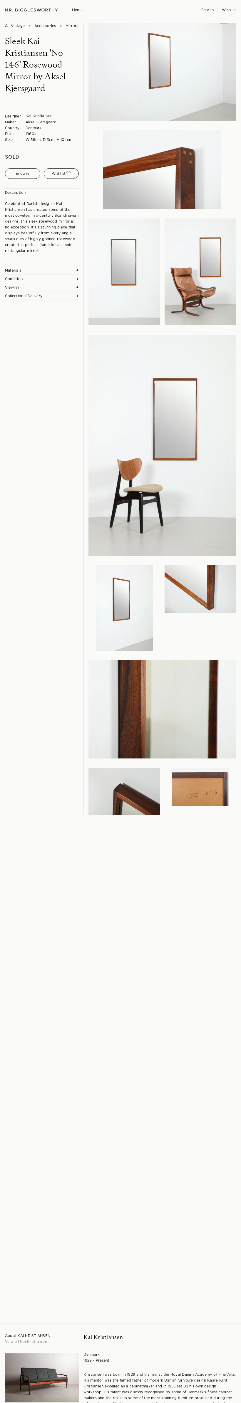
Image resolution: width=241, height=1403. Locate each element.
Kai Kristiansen (39, 116)
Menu (76, 10)
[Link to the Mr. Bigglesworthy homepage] (31, 10)
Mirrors (72, 26)
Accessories (45, 26)
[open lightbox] (162, 72)
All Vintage (15, 26)
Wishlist (229, 10)
